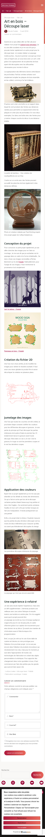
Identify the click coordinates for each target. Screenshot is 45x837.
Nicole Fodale (8, 5)
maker (25, 674)
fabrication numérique (13, 674)
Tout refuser (22, 823)
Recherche (5, 770)
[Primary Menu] (42, 5)
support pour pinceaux (28, 45)
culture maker (11, 671)
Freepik (21, 262)
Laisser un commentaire (12, 34)
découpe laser (22, 671)
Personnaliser (22, 818)
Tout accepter (21, 827)
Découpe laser (18, 11)
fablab (31, 671)
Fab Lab (8, 11)
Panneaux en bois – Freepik (14, 351)
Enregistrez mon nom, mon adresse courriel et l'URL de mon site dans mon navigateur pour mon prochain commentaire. (21, 743)
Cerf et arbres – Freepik (12, 309)
